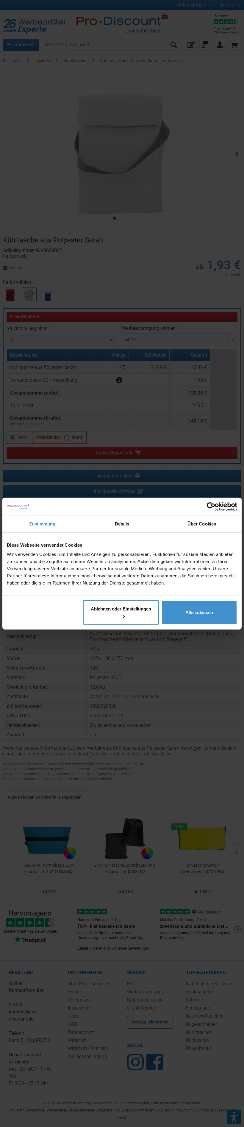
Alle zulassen (199, 612)
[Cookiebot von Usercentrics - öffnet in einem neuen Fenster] (211, 506)
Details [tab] (122, 523)
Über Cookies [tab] (201, 523)
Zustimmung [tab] (42, 523)
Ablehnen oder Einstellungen (121, 608)
